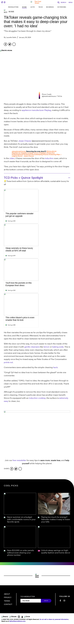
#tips (58, 154)
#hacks (45, 154)
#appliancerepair (27, 153)
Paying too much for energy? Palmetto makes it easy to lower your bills (55, 519)
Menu (71, 2)
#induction (51, 153)
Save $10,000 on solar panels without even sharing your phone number (20, 553)
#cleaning (52, 154)
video (12, 158)
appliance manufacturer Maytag (36, 110)
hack (55, 368)
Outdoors (61, 7)
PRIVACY (7, 597)
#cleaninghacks (17, 154)
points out (8, 363)
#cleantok (27, 154)
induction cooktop (37, 398)
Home (24, 7)
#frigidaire (42, 153)
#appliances (16, 153)
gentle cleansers (32, 347)
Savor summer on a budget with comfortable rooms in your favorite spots (21, 519)
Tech (40, 7)
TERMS (7, 601)
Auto (32, 7)
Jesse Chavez (24, 141)
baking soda (58, 347)
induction (49, 158)
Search (63, 2)
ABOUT (7, 594)
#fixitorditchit (51, 151)
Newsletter (13, 7)
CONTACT (8, 604)
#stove (36, 153)
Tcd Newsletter (27, 596)
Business (50, 7)
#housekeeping (37, 154)
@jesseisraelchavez (19, 151)
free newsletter (19, 461)
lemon (46, 347)
